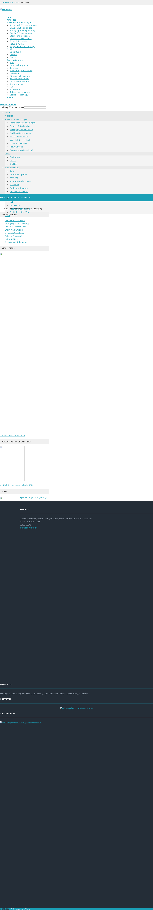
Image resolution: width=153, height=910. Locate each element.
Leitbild (13, 160)
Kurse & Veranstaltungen (16, 119)
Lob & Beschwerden (18, 195)
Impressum (15, 205)
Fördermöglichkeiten (19, 188)
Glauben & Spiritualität (20, 126)
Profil (7, 153)
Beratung (14, 177)
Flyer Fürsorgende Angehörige (33, 497)
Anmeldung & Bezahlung (21, 181)
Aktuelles (9, 115)
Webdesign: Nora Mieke (20, 909)
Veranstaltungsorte (18, 174)
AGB (11, 202)
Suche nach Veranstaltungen (23, 122)
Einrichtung (15, 157)
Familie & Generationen (20, 133)
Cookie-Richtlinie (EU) (19, 212)
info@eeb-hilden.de (8, 2)
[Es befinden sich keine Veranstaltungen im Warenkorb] (10, 100)
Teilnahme (14, 184)
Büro (12, 171)
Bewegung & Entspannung (21, 129)
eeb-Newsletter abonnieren (12, 435)
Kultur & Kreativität (18, 143)
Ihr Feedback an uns (19, 191)
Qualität (13, 164)
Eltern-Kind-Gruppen (19, 136)
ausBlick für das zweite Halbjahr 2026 (16, 485)
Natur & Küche (16, 146)
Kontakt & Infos (12, 167)
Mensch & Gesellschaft (20, 140)
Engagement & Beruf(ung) (21, 150)
